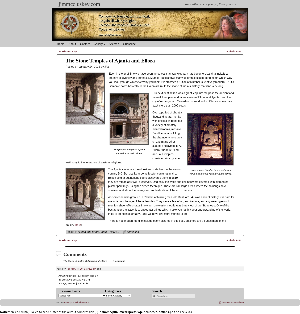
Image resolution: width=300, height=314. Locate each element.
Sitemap (114, 44)
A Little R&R (235, 51)
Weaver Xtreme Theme (233, 302)
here (78, 224)
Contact (85, 44)
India (104, 231)
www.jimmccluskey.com (76, 302)
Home (60, 44)
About (72, 44)
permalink (133, 231)
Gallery (98, 44)
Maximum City (66, 51)
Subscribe (129, 44)
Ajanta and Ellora (88, 231)
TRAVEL (113, 231)
